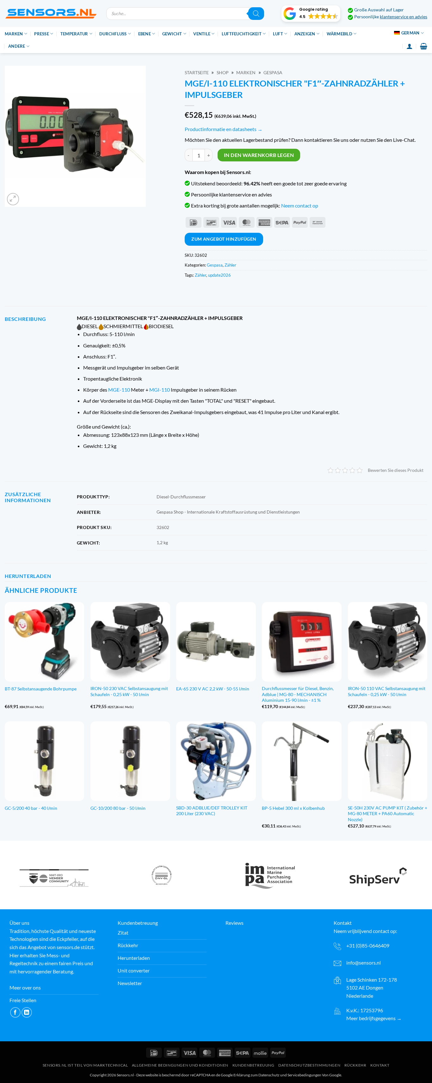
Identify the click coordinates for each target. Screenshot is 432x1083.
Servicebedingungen (304, 1075)
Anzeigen (304, 33)
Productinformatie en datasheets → (223, 129)
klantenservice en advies (403, 16)
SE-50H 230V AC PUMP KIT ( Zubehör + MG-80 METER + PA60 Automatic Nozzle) (387, 813)
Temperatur (74, 33)
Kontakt (379, 1065)
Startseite (197, 72)
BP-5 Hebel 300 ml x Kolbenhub (293, 808)
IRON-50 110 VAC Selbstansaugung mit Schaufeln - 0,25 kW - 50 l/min (386, 691)
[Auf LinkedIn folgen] (27, 1012)
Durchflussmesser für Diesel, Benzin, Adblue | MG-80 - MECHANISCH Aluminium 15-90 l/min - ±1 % (298, 694)
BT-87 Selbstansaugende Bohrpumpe (41, 688)
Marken (14, 33)
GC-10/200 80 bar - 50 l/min (117, 808)
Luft (278, 33)
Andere (16, 46)
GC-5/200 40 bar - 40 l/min (31, 808)
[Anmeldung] (409, 46)
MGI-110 (159, 390)
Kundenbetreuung (253, 1065)
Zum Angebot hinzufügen (223, 239)
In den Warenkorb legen (259, 155)
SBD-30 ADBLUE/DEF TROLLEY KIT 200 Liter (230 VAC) (211, 810)
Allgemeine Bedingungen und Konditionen (180, 1065)
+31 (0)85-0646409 (367, 945)
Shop (223, 72)
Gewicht (172, 33)
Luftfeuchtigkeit (242, 33)
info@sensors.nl (363, 963)
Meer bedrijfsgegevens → (374, 1018)
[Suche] (256, 13)
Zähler (230, 265)
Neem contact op (299, 205)
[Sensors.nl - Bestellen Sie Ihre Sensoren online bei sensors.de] (51, 13)
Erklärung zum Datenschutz (256, 1075)
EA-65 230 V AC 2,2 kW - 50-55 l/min (212, 688)
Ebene (144, 33)
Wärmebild (339, 33)
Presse (41, 33)
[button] (310, 13)
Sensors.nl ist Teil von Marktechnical (85, 1065)
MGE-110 (119, 390)
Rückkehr (355, 1065)
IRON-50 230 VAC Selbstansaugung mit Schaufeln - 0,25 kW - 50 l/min (129, 691)
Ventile (201, 33)
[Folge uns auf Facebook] (15, 1012)
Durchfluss (113, 33)
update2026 (219, 275)
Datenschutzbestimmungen (309, 1065)
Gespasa (272, 72)
